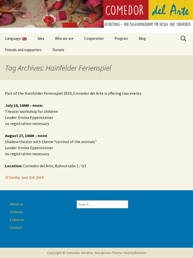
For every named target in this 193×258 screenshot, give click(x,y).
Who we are (64, 38)
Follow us (17, 219)
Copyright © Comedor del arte (70, 252)
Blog (142, 38)
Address (16, 212)
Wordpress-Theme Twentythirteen (120, 252)
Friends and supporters (23, 49)
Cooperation (94, 38)
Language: (13, 38)
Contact (16, 227)
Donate (58, 49)
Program (121, 38)
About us (16, 204)
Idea (40, 38)
